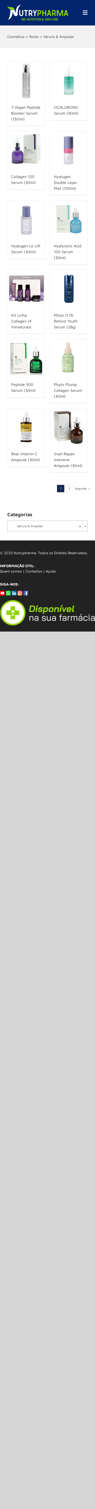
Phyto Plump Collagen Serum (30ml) (68, 390)
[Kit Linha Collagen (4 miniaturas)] (26, 288)
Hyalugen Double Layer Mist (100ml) (65, 182)
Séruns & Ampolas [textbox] (46, 526)
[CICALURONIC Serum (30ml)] (68, 80)
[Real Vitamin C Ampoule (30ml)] (26, 427)
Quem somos (11, 571)
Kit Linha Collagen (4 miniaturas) (21, 321)
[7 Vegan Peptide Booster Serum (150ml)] (26, 80)
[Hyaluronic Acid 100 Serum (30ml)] (68, 219)
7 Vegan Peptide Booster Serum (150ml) (25, 113)
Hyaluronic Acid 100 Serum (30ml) (67, 252)
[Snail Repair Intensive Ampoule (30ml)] (68, 427)
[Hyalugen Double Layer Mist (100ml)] (68, 150)
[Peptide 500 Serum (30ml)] (26, 358)
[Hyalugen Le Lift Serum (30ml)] (26, 219)
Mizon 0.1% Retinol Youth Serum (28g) (65, 321)
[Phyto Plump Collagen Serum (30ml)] (68, 358)
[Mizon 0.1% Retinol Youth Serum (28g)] (68, 288)
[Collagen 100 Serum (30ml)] (26, 150)
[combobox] (47, 526)
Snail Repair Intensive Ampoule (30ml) (68, 460)
